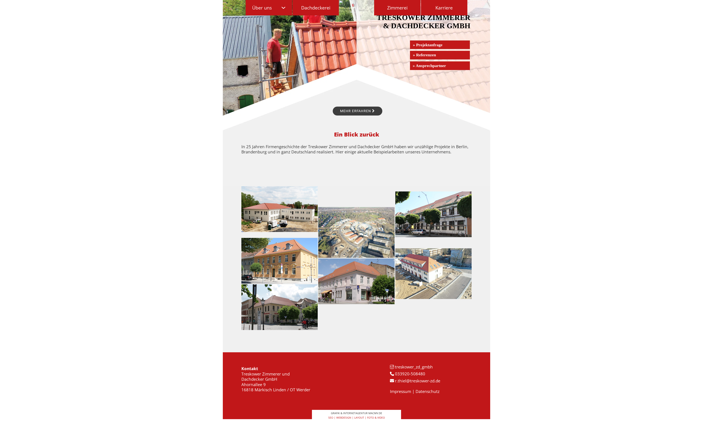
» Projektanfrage (427, 45)
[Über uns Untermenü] (283, 8)
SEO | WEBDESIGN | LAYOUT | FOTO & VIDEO (356, 417)
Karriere (444, 7)
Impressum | (402, 391)
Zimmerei (397, 7)
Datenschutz (426, 391)
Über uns (262, 7)
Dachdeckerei (315, 7)
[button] (8, 413)
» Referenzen (424, 55)
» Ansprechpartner (429, 65)
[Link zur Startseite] (341, 2)
